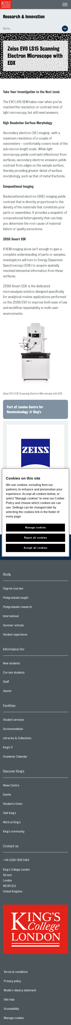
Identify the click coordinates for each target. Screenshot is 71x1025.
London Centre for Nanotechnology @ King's (25, 409)
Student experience (30, 635)
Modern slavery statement (33, 990)
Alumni (22, 692)
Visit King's (24, 814)
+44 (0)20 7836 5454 (16, 860)
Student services (28, 720)
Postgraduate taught (31, 598)
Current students (29, 673)
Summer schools (28, 626)
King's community (29, 832)
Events (22, 795)
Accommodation (28, 730)
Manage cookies (27, 1018)
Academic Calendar (30, 757)
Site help (22, 999)
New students (26, 664)
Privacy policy (25, 981)
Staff (21, 682)
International (26, 617)
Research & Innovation (24, 16)
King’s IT (23, 748)
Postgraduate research (32, 607)
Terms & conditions (29, 971)
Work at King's (27, 823)
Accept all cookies (35, 547)
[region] (35, 512)
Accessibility (24, 1008)
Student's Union (27, 804)
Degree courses (28, 589)
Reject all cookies (35, 537)
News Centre (26, 786)
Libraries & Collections (32, 739)
